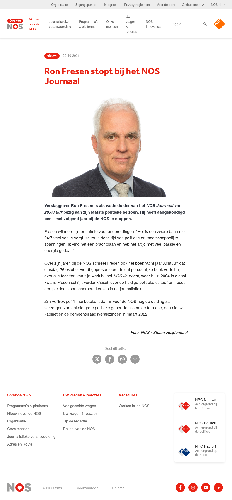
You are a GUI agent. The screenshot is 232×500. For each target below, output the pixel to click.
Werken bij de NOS (134, 405)
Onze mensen (112, 24)
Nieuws (52, 55)
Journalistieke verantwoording (60, 24)
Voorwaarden (87, 488)
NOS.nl (216, 4)
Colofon (118, 488)
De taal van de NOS (79, 428)
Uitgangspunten (86, 4)
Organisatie (59, 4)
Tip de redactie (75, 421)
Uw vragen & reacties (131, 24)
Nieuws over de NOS (34, 24)
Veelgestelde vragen (79, 405)
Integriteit (110, 4)
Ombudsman (191, 4)
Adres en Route (19, 444)
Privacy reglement (137, 4)
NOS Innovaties (153, 24)
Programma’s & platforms (88, 24)
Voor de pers (166, 4)
